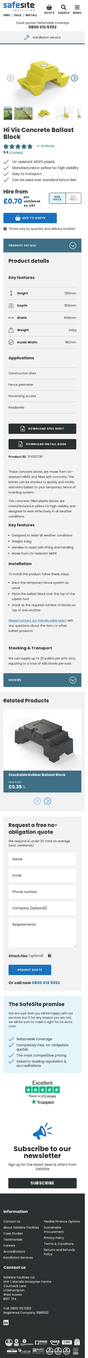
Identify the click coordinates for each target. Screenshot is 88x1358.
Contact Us (11, 1221)
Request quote (30, 970)
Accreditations (14, 1251)
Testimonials (12, 1239)
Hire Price (57, 198)
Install (31, 15)
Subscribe (42, 1183)
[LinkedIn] (6, 1323)
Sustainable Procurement (54, 1229)
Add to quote (33, 218)
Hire (6, 15)
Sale (17, 15)
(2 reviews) (16, 152)
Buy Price (73, 198)
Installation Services (18, 1257)
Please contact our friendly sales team (37, 620)
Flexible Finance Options (62, 1221)
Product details (22, 245)
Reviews (15, 680)
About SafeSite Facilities (21, 1227)
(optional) (26, 956)
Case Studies (13, 1233)
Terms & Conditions (59, 1244)
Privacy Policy (54, 1238)
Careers (9, 1245)
